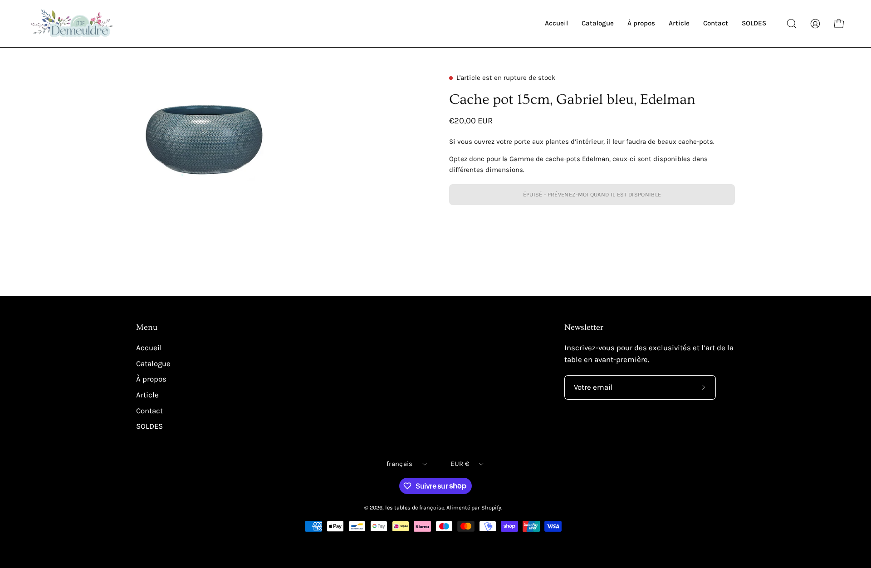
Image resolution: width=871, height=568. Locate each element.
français (399, 464)
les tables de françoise (414, 507)
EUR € (459, 464)
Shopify (491, 507)
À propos (151, 379)
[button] (791, 23)
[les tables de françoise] (72, 23)
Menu (146, 327)
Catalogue (153, 363)
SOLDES (149, 426)
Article (147, 395)
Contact (149, 410)
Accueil (149, 347)
